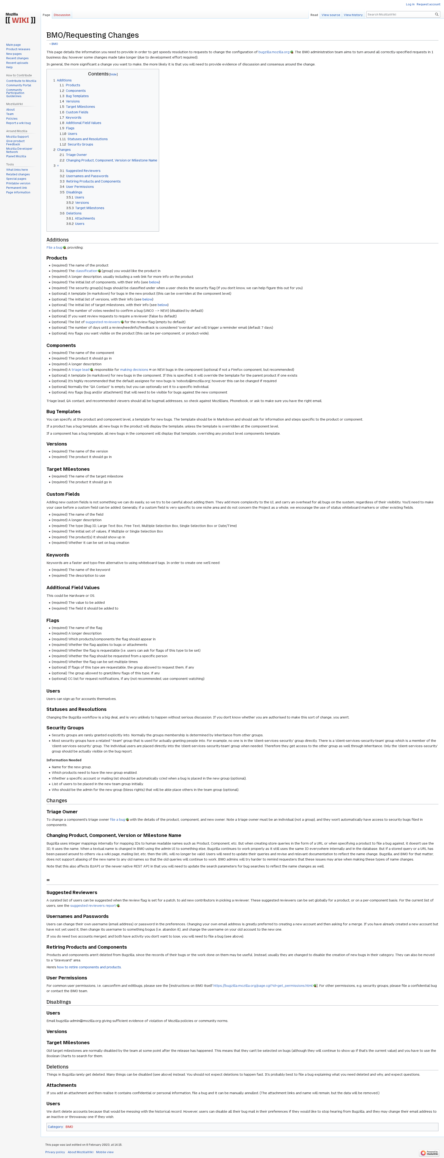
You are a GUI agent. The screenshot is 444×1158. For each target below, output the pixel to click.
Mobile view (105, 1152)
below (154, 282)
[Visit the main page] (20, 18)
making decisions (134, 370)
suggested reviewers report (93, 906)
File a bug (54, 247)
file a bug (117, 819)
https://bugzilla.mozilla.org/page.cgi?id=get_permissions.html (263, 986)
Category (55, 1127)
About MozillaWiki (80, 1152)
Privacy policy (55, 1152)
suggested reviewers (103, 322)
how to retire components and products (89, 967)
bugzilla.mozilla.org (274, 52)
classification (86, 271)
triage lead (80, 370)
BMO (55, 44)
